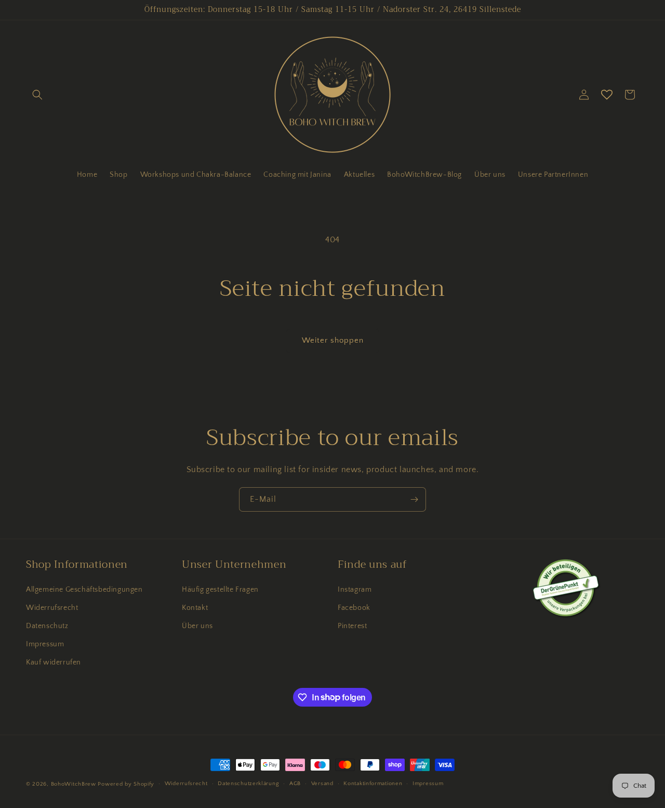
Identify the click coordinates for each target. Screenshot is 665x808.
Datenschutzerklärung (248, 783)
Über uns (197, 626)
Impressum (45, 644)
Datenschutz (47, 626)
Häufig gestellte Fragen (220, 589)
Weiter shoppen (333, 340)
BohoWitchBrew (73, 784)
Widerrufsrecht (52, 608)
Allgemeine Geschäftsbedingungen (84, 589)
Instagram (354, 589)
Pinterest (352, 626)
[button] (37, 94)
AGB (295, 783)
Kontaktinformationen (372, 783)
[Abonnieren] (414, 499)
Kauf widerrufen (53, 662)
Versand (322, 783)
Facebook (354, 608)
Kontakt (195, 608)
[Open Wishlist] (606, 94)
